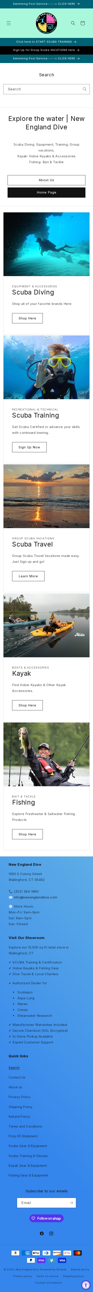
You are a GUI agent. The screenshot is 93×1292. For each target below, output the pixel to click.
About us (15, 1087)
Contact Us (17, 1077)
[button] (8, 23)
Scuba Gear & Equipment (28, 1146)
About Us (46, 180)
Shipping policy (73, 1276)
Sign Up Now (29, 447)
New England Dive (27, 1269)
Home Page (46, 192)
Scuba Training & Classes (28, 1156)
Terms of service (47, 1276)
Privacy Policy (19, 1097)
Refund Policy (19, 1116)
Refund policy (80, 1269)
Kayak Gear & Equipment (28, 1165)
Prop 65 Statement (23, 1136)
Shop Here (27, 318)
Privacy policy (22, 1276)
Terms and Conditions (25, 1126)
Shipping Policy (21, 1107)
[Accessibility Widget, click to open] (86, 1285)
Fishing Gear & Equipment (28, 1175)
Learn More (28, 576)
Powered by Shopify (53, 1269)
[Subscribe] (71, 1203)
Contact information (48, 1282)
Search (14, 1067)
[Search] (85, 89)
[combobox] (46, 89)
